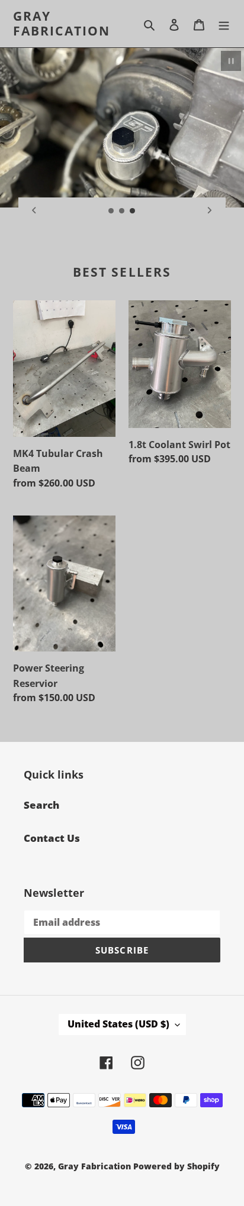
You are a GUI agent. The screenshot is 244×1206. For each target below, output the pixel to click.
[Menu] (223, 23)
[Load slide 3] (133, 211)
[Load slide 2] (122, 211)
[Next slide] (210, 210)
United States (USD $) (118, 1023)
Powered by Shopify (176, 1166)
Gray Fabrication (61, 23)
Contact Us (52, 838)
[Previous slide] (34, 210)
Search (41, 805)
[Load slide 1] (111, 211)
